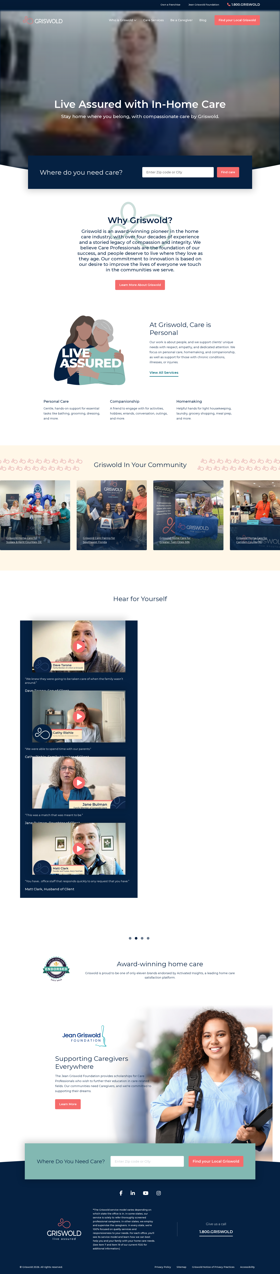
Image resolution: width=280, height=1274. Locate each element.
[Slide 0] (130, 938)
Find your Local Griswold (237, 20)
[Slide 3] (148, 938)
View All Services (164, 373)
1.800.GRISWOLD (245, 4)
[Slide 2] (142, 938)
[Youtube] (145, 1194)
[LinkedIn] (133, 1194)
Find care (228, 172)
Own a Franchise (170, 4)
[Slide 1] (136, 938)
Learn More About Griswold (140, 285)
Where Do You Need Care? (71, 1161)
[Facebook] (120, 1194)
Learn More (68, 1104)
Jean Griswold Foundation (203, 4)
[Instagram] (159, 1194)
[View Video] (79, 646)
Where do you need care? (81, 172)
